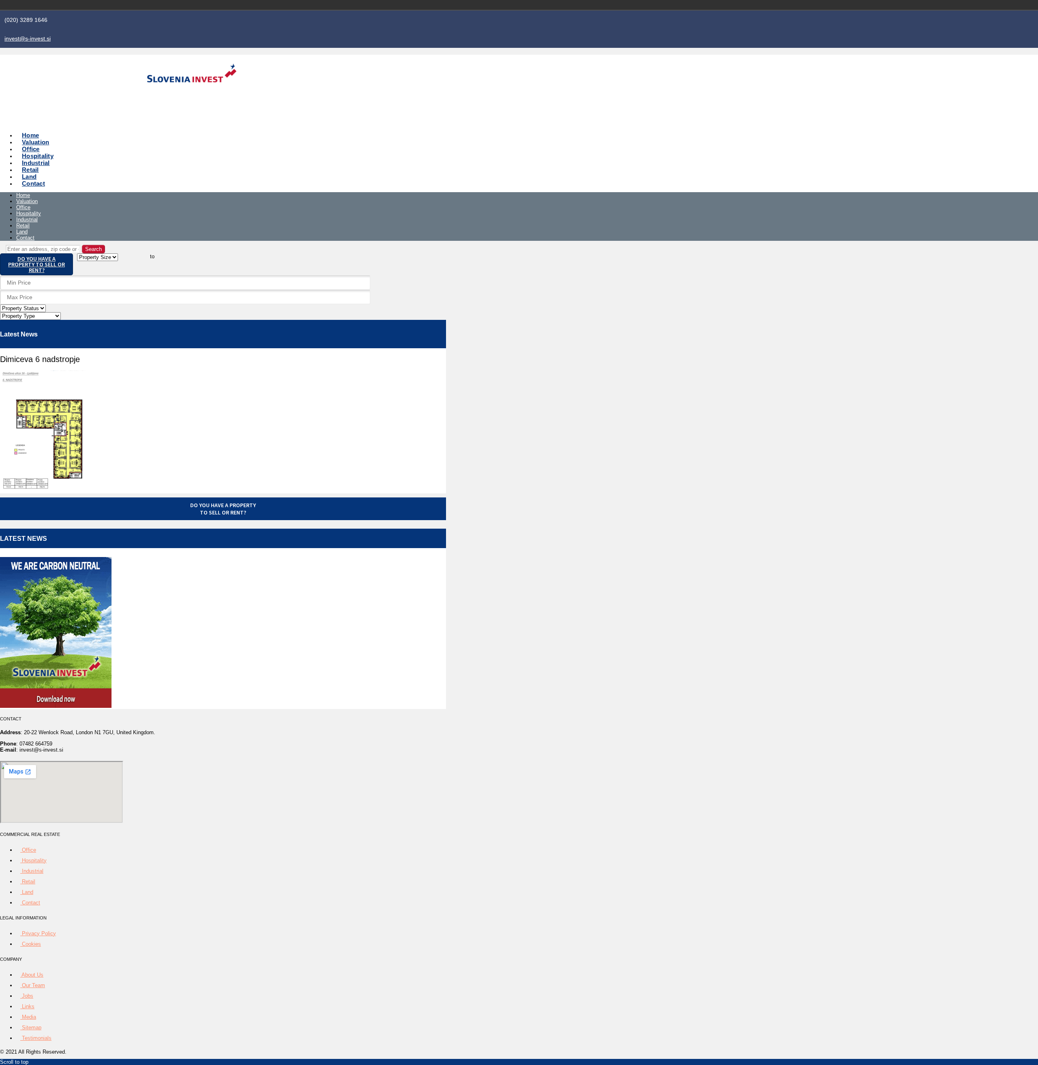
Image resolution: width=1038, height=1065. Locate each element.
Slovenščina (697, 5)
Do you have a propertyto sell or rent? (223, 508)
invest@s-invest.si (27, 38)
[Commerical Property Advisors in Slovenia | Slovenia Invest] (191, 92)
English (709, 5)
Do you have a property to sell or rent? (36, 264)
